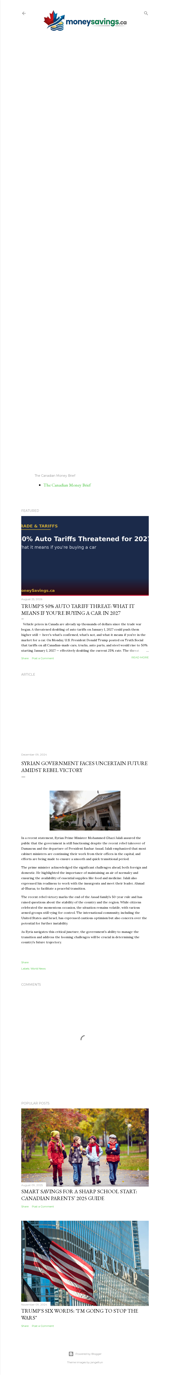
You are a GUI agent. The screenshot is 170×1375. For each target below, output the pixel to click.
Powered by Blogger (88, 1353)
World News (38, 968)
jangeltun (97, 1362)
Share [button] (25, 658)
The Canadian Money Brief (67, 485)
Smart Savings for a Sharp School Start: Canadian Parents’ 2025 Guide (79, 1195)
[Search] (146, 12)
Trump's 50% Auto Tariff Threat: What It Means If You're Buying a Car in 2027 (78, 609)
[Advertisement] (85, 252)
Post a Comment (43, 658)
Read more (140, 657)
